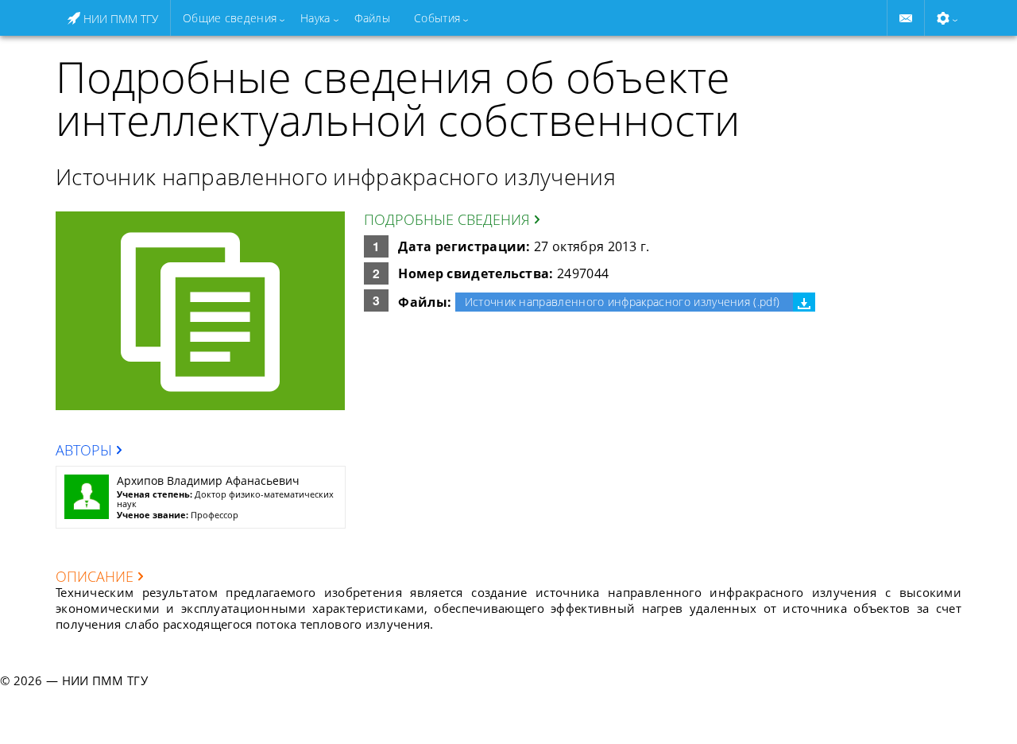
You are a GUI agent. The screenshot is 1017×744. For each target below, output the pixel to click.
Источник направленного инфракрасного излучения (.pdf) (622, 301)
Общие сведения (229, 17)
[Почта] (905, 18)
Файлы (372, 17)
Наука (315, 17)
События (437, 17)
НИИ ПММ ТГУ (119, 18)
